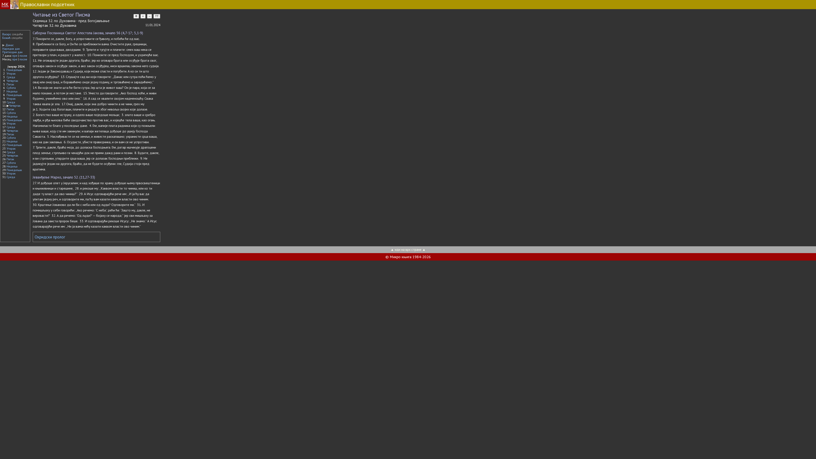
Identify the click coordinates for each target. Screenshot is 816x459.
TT (157, 16)
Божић (6, 38)
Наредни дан (11, 49)
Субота (11, 88)
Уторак (11, 73)
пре (14, 56)
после (23, 56)
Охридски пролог (50, 236)
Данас (8, 45)
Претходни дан (12, 52)
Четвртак (12, 81)
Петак (10, 84)
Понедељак (14, 70)
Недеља (12, 91)
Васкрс (6, 34)
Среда (11, 77)
